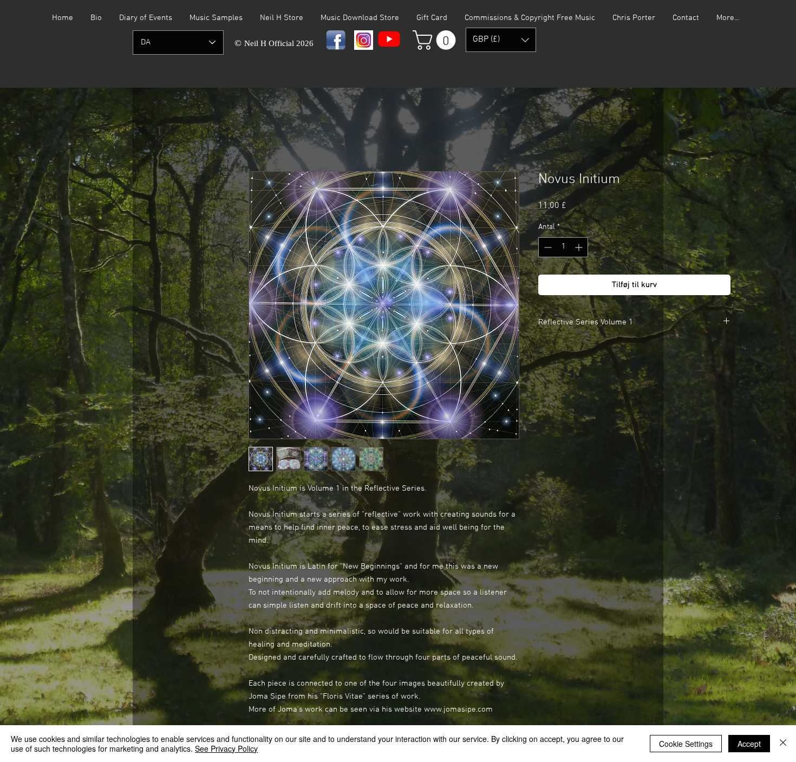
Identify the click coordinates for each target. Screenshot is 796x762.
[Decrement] (546, 247)
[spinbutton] (563, 247)
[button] (436, 40)
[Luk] (783, 743)
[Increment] (579, 247)
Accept (749, 743)
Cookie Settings (686, 743)
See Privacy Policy (226, 748)
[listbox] (501, 40)
